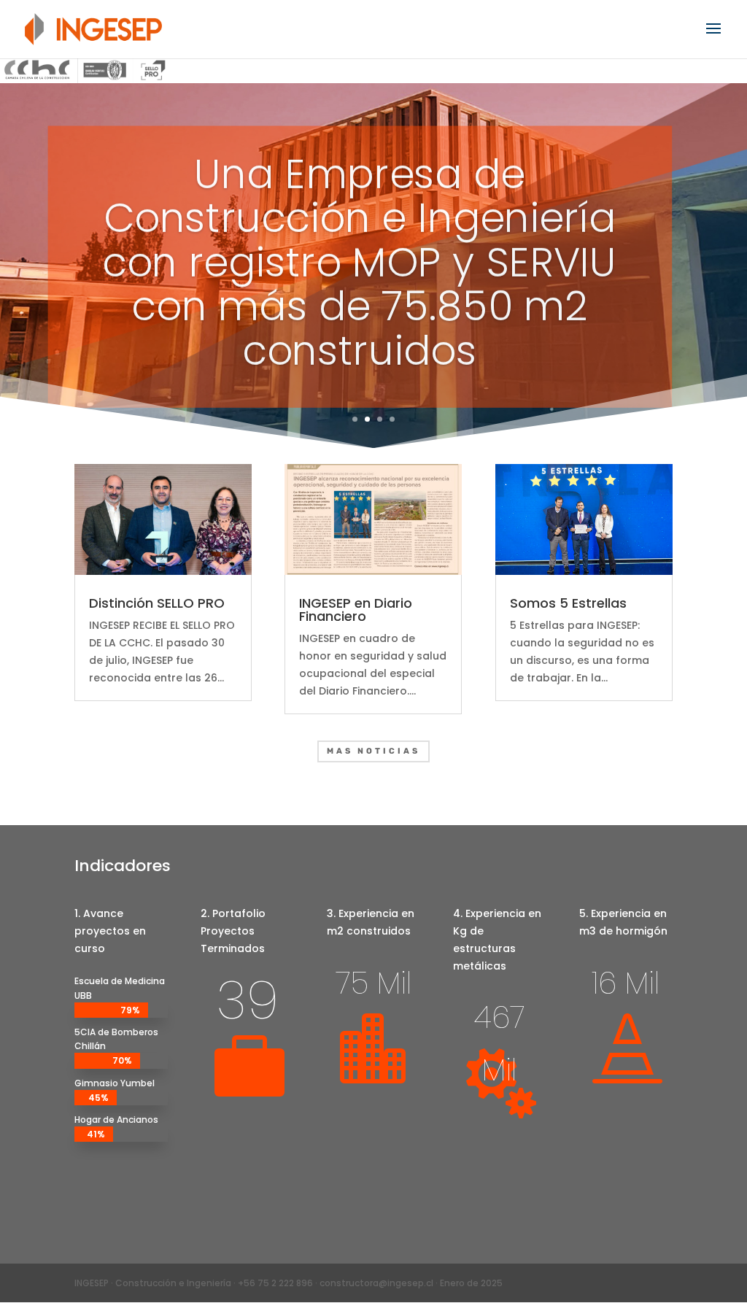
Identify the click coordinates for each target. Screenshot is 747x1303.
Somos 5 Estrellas (568, 603)
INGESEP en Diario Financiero (355, 609)
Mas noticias (373, 751)
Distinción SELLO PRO (157, 603)
